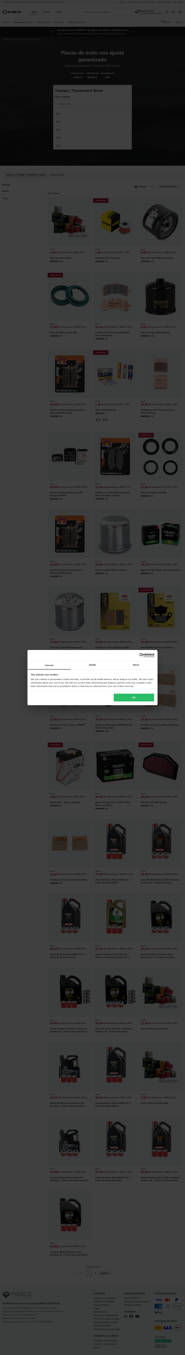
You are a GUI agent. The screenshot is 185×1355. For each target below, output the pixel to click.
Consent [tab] (49, 665)
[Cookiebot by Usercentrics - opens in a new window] (141, 655)
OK (134, 697)
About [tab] (136, 664)
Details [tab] (92, 664)
